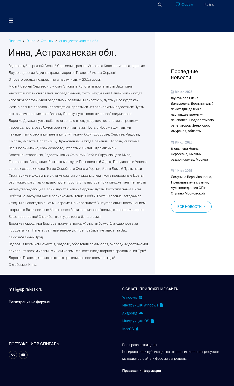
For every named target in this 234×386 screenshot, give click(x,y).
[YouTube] (23, 355)
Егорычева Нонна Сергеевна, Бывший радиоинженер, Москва (189, 154)
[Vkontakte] (13, 355)
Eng (211, 5)
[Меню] (11, 20)
